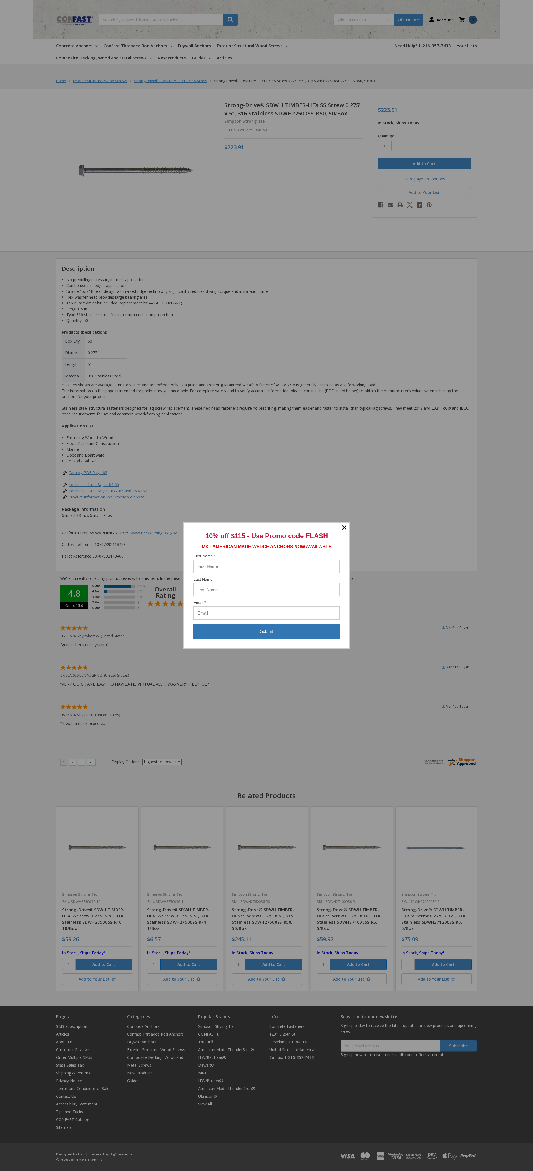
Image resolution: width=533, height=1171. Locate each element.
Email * (199, 602)
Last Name (203, 579)
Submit (266, 631)
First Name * (204, 556)
